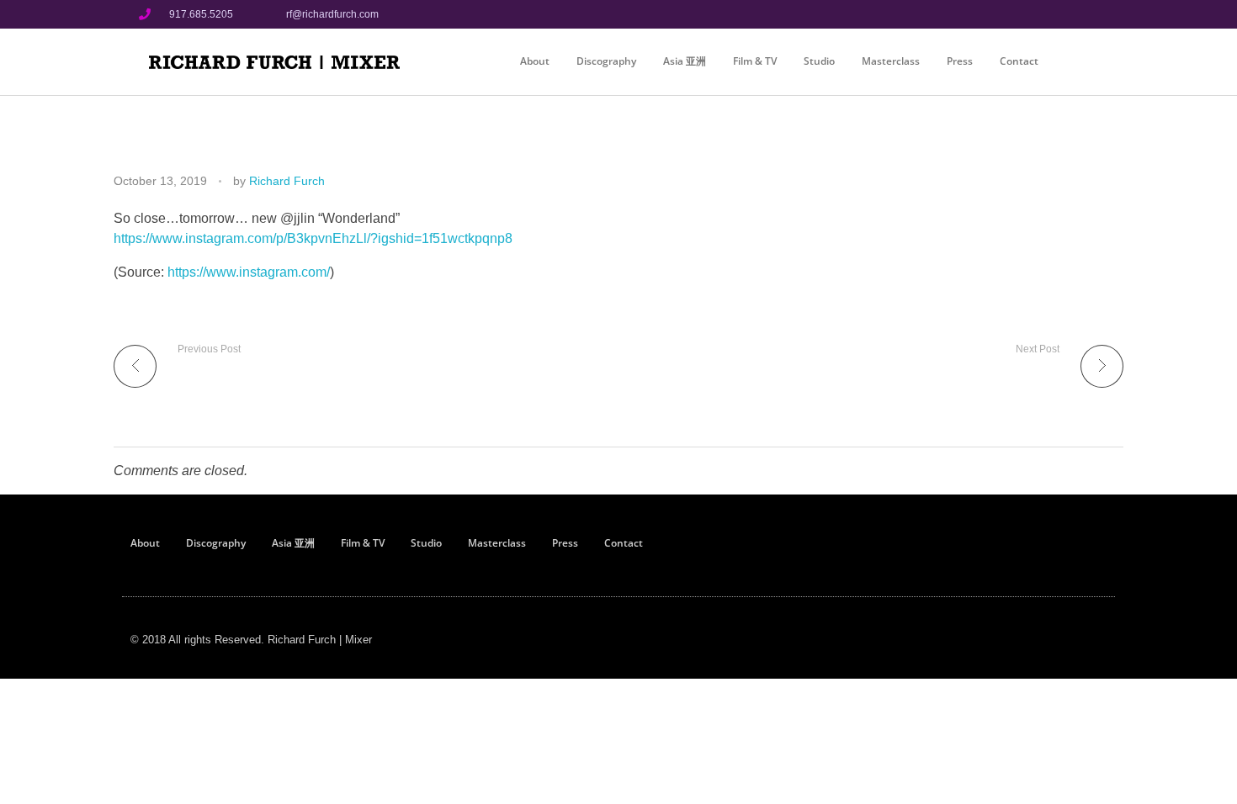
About (534, 61)
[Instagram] (1055, 14)
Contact (1019, 61)
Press (960, 61)
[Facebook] (1027, 14)
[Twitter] (1084, 14)
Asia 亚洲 (684, 61)
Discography (606, 61)
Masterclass (891, 61)
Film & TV (755, 61)
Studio (819, 61)
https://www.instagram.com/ (248, 272)
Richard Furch (287, 181)
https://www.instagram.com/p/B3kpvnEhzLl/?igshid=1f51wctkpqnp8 (313, 238)
